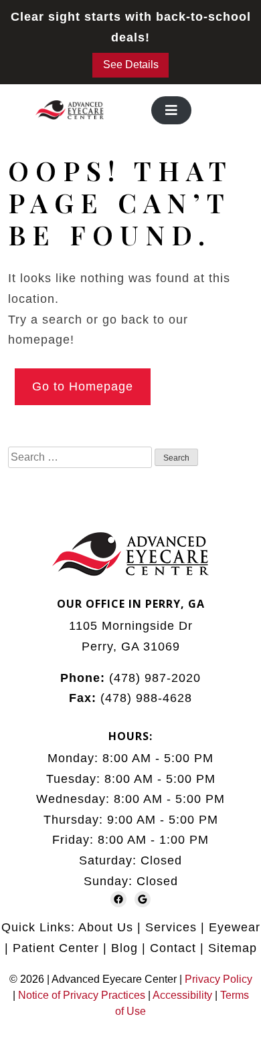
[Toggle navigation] (171, 110)
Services (171, 927)
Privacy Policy (218, 979)
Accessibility (182, 995)
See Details (131, 64)
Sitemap (232, 948)
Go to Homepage (82, 386)
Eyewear (234, 927)
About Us (105, 927)
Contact (173, 948)
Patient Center (56, 948)
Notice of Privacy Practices (81, 995)
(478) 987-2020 (155, 678)
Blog (124, 948)
